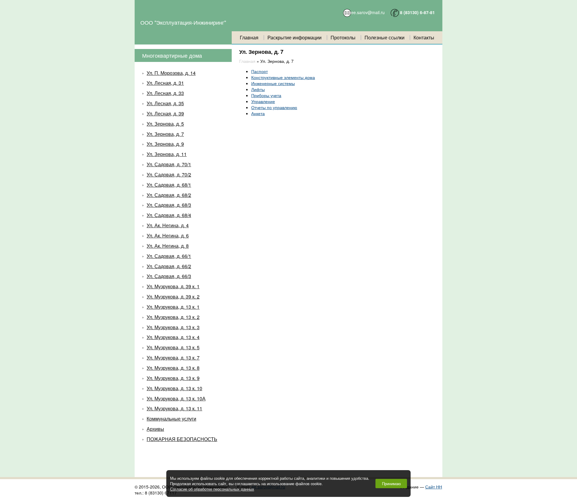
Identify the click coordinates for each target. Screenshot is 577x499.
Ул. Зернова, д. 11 (167, 154)
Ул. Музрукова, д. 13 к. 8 (173, 367)
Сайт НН (433, 487)
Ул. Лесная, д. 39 (165, 113)
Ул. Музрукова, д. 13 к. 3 (173, 327)
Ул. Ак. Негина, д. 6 (168, 235)
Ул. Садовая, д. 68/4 (169, 215)
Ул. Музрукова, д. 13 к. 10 (174, 388)
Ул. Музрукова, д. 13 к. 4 (173, 337)
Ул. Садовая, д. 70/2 (169, 174)
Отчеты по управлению (274, 107)
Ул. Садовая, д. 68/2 (169, 194)
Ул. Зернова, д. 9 (165, 143)
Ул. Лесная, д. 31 (165, 82)
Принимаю (391, 483)
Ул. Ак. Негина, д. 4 (168, 225)
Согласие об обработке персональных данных (212, 489)
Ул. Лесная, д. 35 (165, 103)
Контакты (424, 37)
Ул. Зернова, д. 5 (165, 123)
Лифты (258, 89)
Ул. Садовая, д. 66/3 (169, 276)
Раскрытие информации (294, 37)
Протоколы (343, 37)
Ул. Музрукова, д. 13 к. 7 (173, 357)
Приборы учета (266, 95)
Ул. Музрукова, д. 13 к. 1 (173, 306)
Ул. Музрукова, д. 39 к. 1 (173, 286)
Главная (249, 37)
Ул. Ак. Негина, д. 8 (168, 245)
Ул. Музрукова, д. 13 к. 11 (174, 408)
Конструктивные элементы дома (283, 77)
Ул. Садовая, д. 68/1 (169, 184)
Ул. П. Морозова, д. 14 (171, 72)
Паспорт (259, 71)
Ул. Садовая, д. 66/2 (169, 266)
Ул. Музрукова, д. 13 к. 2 (173, 317)
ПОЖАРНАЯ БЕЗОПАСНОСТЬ (182, 439)
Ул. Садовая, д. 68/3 (169, 204)
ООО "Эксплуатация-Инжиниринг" (183, 22)
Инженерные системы (273, 83)
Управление (263, 101)
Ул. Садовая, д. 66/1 (169, 256)
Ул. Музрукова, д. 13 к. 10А (176, 398)
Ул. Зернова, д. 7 (165, 133)
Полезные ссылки (385, 37)
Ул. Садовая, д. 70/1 (169, 164)
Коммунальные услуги (171, 418)
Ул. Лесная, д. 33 (165, 93)
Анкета (258, 113)
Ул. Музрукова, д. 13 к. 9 (173, 378)
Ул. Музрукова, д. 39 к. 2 (173, 296)
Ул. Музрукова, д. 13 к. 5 (173, 347)
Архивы (155, 428)
